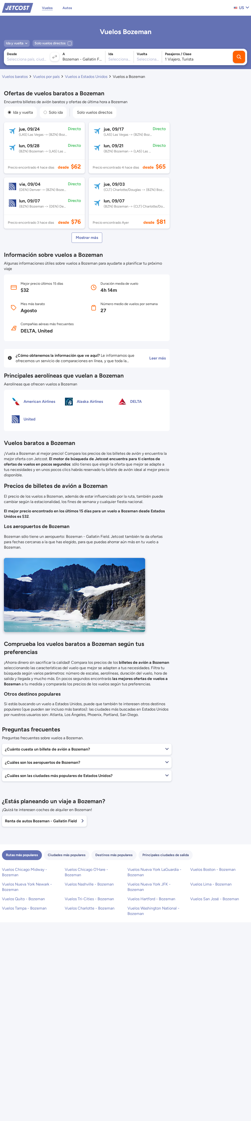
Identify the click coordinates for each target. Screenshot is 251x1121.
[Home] (17, 7)
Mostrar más (87, 237)
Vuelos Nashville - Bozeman (89, 884)
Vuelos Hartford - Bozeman (151, 899)
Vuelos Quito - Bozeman (23, 899)
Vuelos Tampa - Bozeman (24, 908)
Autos (67, 8)
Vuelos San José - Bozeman (214, 899)
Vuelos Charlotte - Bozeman (89, 908)
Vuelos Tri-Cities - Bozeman (89, 899)
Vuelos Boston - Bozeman (213, 869)
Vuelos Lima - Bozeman (211, 884)
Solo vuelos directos (94, 112)
